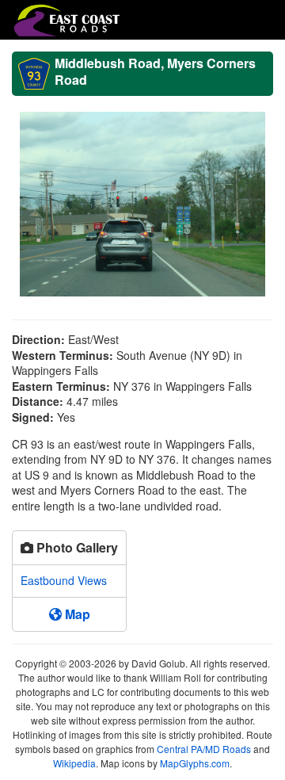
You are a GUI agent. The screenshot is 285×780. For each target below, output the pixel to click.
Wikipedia (74, 763)
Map (76, 614)
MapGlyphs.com (195, 763)
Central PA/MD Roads (204, 748)
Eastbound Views (64, 580)
